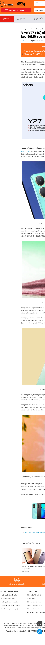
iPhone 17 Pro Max (23, 627)
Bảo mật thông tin (33, 609)
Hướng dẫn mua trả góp (9, 602)
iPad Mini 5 (32, 625)
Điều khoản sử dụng (34, 602)
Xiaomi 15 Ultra (9, 627)
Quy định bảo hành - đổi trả (10, 605)
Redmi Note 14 (9, 625)
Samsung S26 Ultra (38, 627)
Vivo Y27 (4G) (26, 151)
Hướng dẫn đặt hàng (8, 598)
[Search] (37, 3)
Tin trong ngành (21, 19)
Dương (25, 41)
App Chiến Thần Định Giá (36, 612)
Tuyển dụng (31, 598)
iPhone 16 (7, 623)
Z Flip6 (35, 623)
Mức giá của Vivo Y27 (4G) (33, 54)
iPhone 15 (15, 623)
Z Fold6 (29, 623)
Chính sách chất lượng (35, 605)
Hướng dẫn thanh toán (9, 595)
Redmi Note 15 (21, 625)
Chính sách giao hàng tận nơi (11, 609)
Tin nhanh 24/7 (5, 19)
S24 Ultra (23, 623)
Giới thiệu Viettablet (34, 595)
